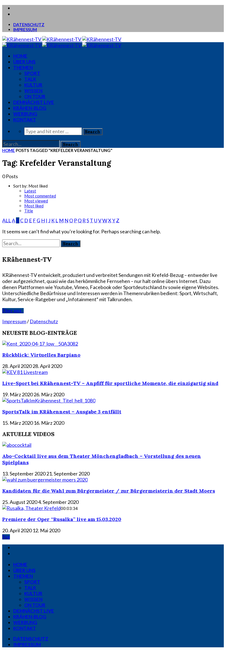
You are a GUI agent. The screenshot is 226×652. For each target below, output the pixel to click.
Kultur (33, 85)
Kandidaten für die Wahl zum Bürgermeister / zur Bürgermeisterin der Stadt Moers (108, 491)
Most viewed (36, 200)
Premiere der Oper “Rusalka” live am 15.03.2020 (61, 519)
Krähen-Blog (29, 108)
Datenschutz (28, 24)
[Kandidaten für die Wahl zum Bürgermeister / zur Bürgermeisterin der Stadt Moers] (45, 480)
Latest (30, 190)
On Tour (34, 96)
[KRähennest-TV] (61, 39)
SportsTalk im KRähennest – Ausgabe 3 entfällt (61, 411)
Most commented (40, 195)
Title (28, 210)
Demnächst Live (33, 102)
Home (8, 150)
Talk (30, 79)
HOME (20, 56)
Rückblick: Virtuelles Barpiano (41, 355)
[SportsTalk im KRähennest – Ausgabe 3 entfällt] (48, 400)
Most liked (34, 205)
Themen (23, 67)
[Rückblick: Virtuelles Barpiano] (40, 344)
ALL (6, 220)
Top (6, 536)
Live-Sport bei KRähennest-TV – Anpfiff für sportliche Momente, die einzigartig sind (110, 383)
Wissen (33, 90)
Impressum (25, 29)
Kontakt (24, 119)
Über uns (24, 62)
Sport (32, 73)
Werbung (25, 114)
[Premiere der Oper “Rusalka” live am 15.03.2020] (31, 508)
